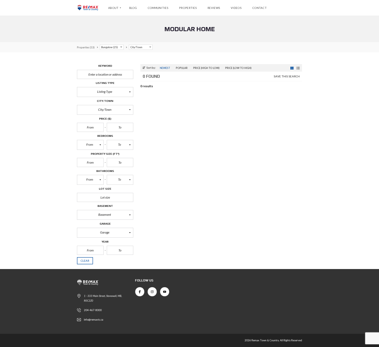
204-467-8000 (93, 310)
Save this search (287, 76)
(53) (86, 47)
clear (85, 260)
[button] (105, 92)
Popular (182, 67)
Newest (165, 67)
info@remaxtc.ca (93, 319)
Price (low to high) (238, 67)
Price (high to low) (206, 67)
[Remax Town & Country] (88, 8)
